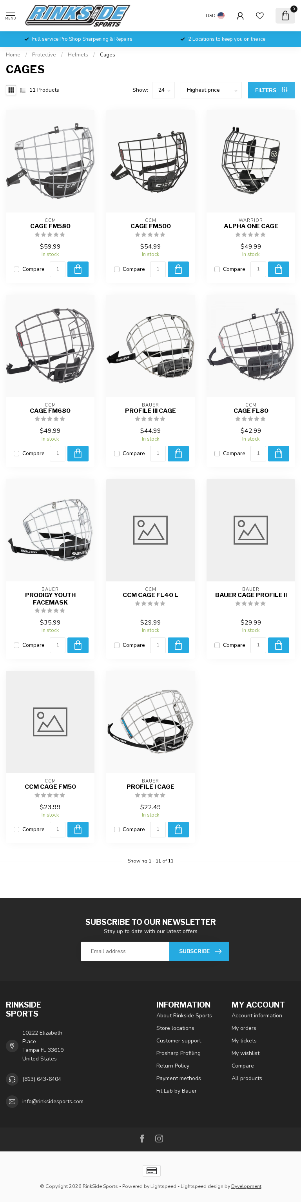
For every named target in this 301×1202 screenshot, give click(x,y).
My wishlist (245, 1053)
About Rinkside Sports (184, 1015)
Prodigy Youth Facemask (50, 599)
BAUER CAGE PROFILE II (251, 595)
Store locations (175, 1028)
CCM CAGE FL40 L (150, 595)
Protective (44, 54)
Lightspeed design (202, 1186)
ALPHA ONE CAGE (251, 226)
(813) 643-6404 (41, 1079)
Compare (33, 269)
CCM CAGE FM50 (50, 786)
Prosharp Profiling (178, 1053)
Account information (257, 1015)
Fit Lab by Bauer (176, 1091)
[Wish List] (260, 16)
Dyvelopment (246, 1186)
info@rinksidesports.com (52, 1101)
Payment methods (178, 1078)
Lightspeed (163, 1186)
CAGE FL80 (251, 410)
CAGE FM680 (50, 410)
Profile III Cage (150, 410)
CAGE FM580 (50, 226)
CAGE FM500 (151, 226)
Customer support (178, 1040)
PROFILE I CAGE (150, 786)
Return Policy (172, 1065)
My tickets (244, 1040)
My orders (244, 1028)
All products (247, 1078)
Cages (107, 54)
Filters (266, 90)
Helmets (78, 54)
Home (13, 54)
